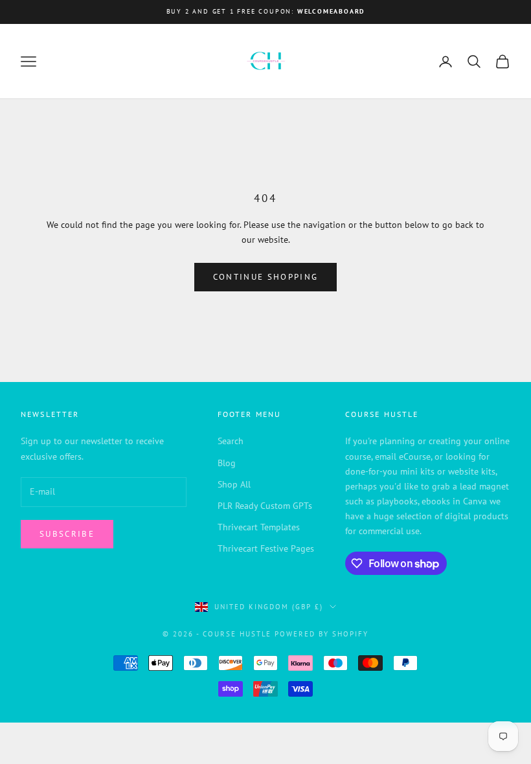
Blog (227, 463)
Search (230, 441)
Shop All (234, 484)
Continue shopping (266, 276)
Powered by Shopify (321, 633)
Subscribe (67, 533)
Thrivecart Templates (259, 527)
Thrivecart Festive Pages (266, 548)
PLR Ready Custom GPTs (265, 505)
